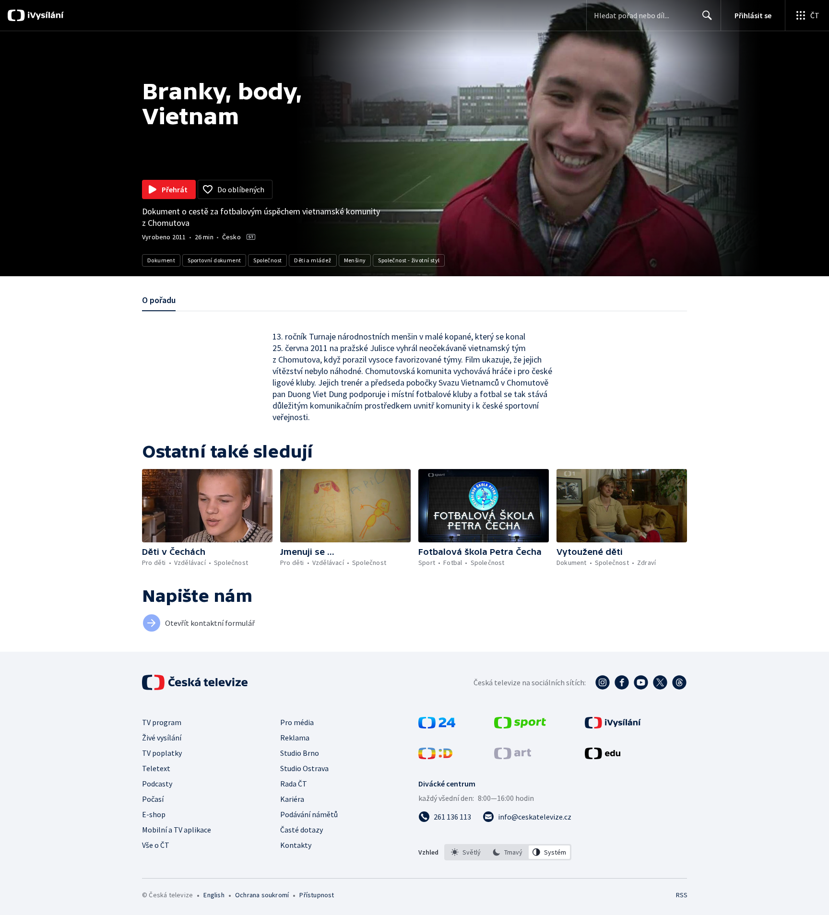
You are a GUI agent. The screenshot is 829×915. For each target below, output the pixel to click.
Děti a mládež (312, 260)
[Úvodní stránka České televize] (195, 682)
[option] (466, 852)
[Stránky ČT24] (436, 725)
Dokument (161, 260)
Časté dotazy (301, 829)
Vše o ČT (155, 845)
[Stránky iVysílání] (613, 725)
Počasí (153, 799)
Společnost (267, 260)
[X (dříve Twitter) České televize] (660, 682)
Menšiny (355, 260)
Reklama (294, 737)
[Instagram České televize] (602, 682)
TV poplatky (162, 753)
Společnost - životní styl (408, 260)
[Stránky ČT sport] (520, 725)
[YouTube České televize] (641, 682)
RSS (681, 895)
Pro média (297, 722)
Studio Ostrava (304, 768)
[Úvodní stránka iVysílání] (44, 15)
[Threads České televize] (679, 682)
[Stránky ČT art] (512, 756)
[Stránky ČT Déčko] (435, 756)
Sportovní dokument (214, 260)
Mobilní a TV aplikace (176, 829)
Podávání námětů (309, 814)
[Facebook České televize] (621, 682)
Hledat (707, 15)
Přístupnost (316, 895)
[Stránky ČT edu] (602, 756)
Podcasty (157, 783)
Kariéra (292, 799)
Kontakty (295, 845)
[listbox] (507, 852)
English (213, 895)
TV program (161, 722)
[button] (207, 505)
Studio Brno (299, 753)
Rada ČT (293, 783)
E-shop (154, 814)
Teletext (156, 768)
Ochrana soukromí (262, 895)
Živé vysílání (161, 737)
